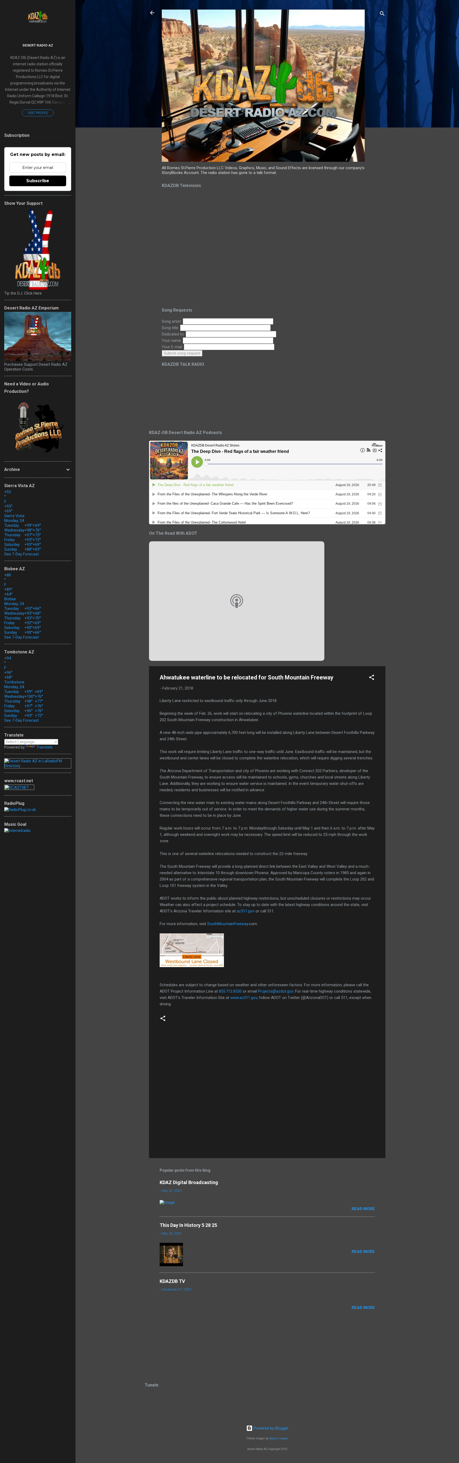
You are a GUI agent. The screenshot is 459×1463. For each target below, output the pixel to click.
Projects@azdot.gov (275, 991)
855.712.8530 (230, 991)
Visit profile (38, 113)
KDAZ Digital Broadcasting (189, 1182)
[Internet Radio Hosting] (19, 788)
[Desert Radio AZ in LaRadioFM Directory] (37, 765)
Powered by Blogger (270, 1428)
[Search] (382, 14)
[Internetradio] (17, 830)
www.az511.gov (243, 997)
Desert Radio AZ (38, 45)
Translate (44, 747)
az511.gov (245, 911)
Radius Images (278, 1438)
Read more (363, 1208)
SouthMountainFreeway (227, 923)
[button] (371, 678)
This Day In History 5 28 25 (188, 1225)
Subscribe (37, 180)
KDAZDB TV (172, 1281)
